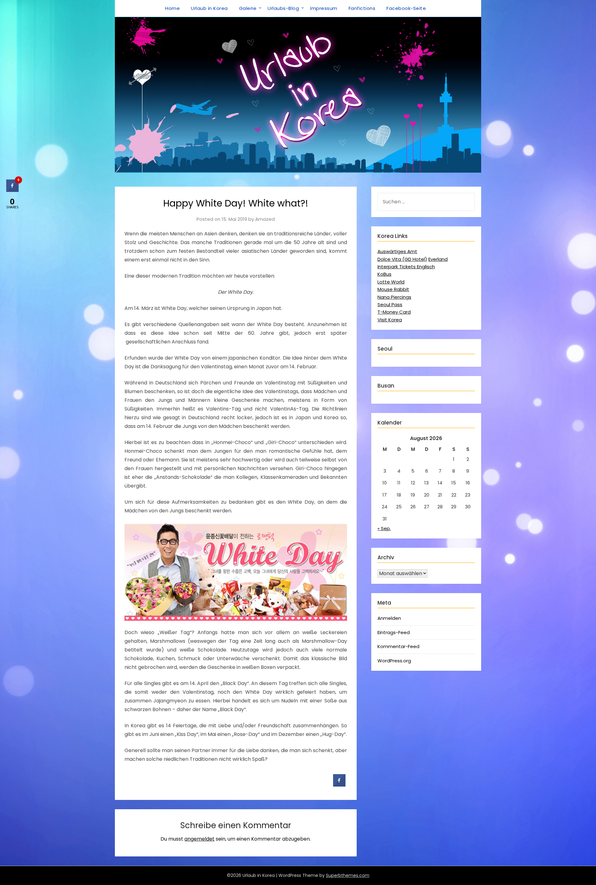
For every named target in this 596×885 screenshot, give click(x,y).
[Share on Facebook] (339, 785)
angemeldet (199, 838)
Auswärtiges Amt (397, 251)
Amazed (265, 219)
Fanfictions (362, 8)
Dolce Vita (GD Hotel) (402, 259)
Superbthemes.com (347, 875)
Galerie (248, 8)
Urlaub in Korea (209, 8)
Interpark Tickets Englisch (406, 266)
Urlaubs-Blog (283, 8)
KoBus (384, 274)
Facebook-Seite (406, 8)
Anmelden (389, 618)
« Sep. (384, 528)
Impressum (323, 8)
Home (172, 8)
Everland (438, 259)
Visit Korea (389, 319)
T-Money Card (394, 312)
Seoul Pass (389, 304)
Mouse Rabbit (393, 289)
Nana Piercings (394, 297)
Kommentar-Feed (398, 646)
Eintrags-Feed (393, 632)
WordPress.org (394, 660)
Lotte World (390, 282)
